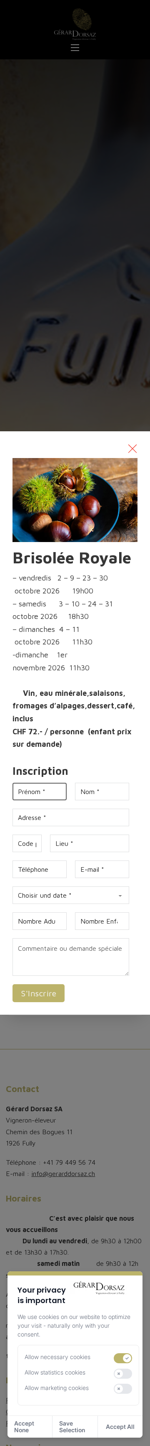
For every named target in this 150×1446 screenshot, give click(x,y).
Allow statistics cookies (55, 1372)
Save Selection (72, 1426)
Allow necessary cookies (57, 1356)
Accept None (24, 1426)
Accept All (120, 1426)
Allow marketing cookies (57, 1387)
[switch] (123, 1358)
